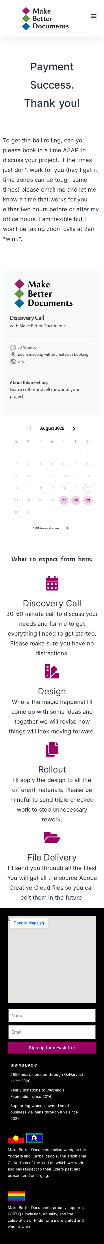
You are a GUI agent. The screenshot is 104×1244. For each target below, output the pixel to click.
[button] (93, 16)
